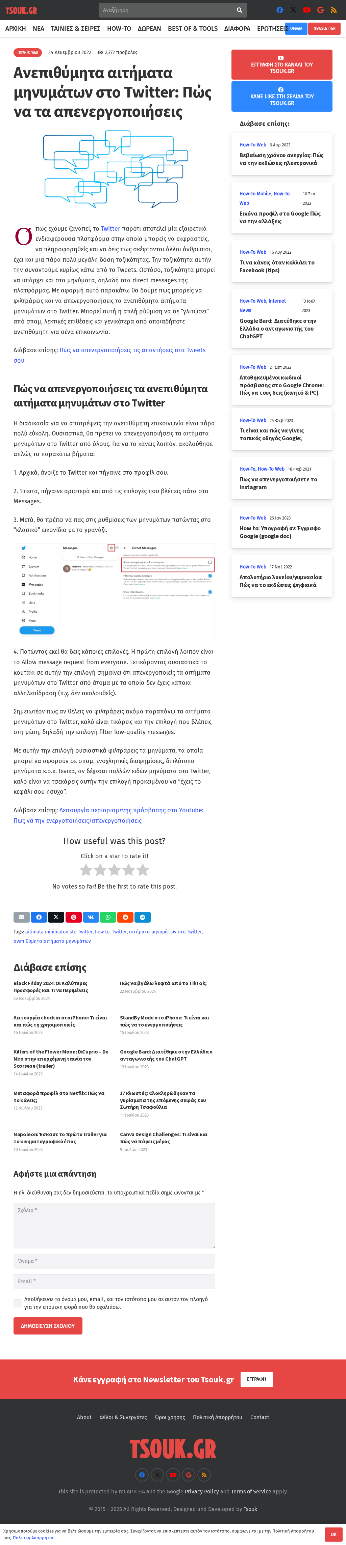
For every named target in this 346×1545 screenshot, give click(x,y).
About (84, 1417)
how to (102, 932)
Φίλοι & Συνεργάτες (123, 1417)
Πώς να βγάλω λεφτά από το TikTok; (163, 983)
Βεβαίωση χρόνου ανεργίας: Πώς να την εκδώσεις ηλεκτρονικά (281, 159)
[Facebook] (280, 10)
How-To (247, 469)
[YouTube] (307, 10)
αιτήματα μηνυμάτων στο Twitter (165, 932)
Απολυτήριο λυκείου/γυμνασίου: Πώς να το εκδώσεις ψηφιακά (281, 581)
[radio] (86, 871)
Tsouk (250, 1509)
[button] (292, 28)
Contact (259, 1417)
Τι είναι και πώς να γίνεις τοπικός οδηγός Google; (271, 434)
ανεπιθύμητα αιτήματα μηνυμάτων (52, 941)
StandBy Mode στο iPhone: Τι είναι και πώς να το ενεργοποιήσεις (164, 1021)
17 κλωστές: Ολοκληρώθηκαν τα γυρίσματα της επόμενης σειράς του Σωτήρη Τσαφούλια (163, 1100)
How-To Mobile (255, 194)
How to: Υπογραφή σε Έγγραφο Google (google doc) (280, 532)
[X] (293, 10)
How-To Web (253, 145)
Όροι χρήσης (170, 1417)
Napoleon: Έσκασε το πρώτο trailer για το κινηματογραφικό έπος (60, 1138)
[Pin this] (74, 917)
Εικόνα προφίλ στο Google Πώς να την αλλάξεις (280, 217)
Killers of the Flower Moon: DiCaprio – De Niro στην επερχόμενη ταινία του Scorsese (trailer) (61, 1058)
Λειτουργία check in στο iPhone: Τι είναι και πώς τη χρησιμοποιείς (60, 1021)
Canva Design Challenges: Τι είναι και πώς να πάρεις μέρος (163, 1138)
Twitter (110, 228)
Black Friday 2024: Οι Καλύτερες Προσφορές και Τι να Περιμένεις (51, 986)
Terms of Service (251, 1491)
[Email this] (22, 917)
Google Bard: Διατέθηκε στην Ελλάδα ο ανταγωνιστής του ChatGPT (166, 1055)
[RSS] (334, 10)
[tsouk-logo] (21, 10)
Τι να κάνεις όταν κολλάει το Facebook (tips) (277, 266)
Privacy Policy (202, 1491)
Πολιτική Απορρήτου (217, 1417)
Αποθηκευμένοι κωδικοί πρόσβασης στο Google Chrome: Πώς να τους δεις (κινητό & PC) (282, 385)
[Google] (320, 10)
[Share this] (39, 917)
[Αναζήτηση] (239, 10)
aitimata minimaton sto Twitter (59, 932)
